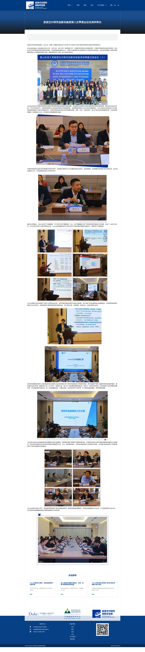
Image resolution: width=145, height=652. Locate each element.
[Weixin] (115, 5)
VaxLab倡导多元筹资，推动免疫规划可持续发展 (41, 583)
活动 (92, 5)
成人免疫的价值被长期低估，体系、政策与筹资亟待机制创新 (72, 583)
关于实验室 (100, 5)
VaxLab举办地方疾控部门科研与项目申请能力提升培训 (103, 583)
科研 (69, 5)
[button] (118, 5)
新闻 (78, 5)
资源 (85, 5)
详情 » (31, 594)
